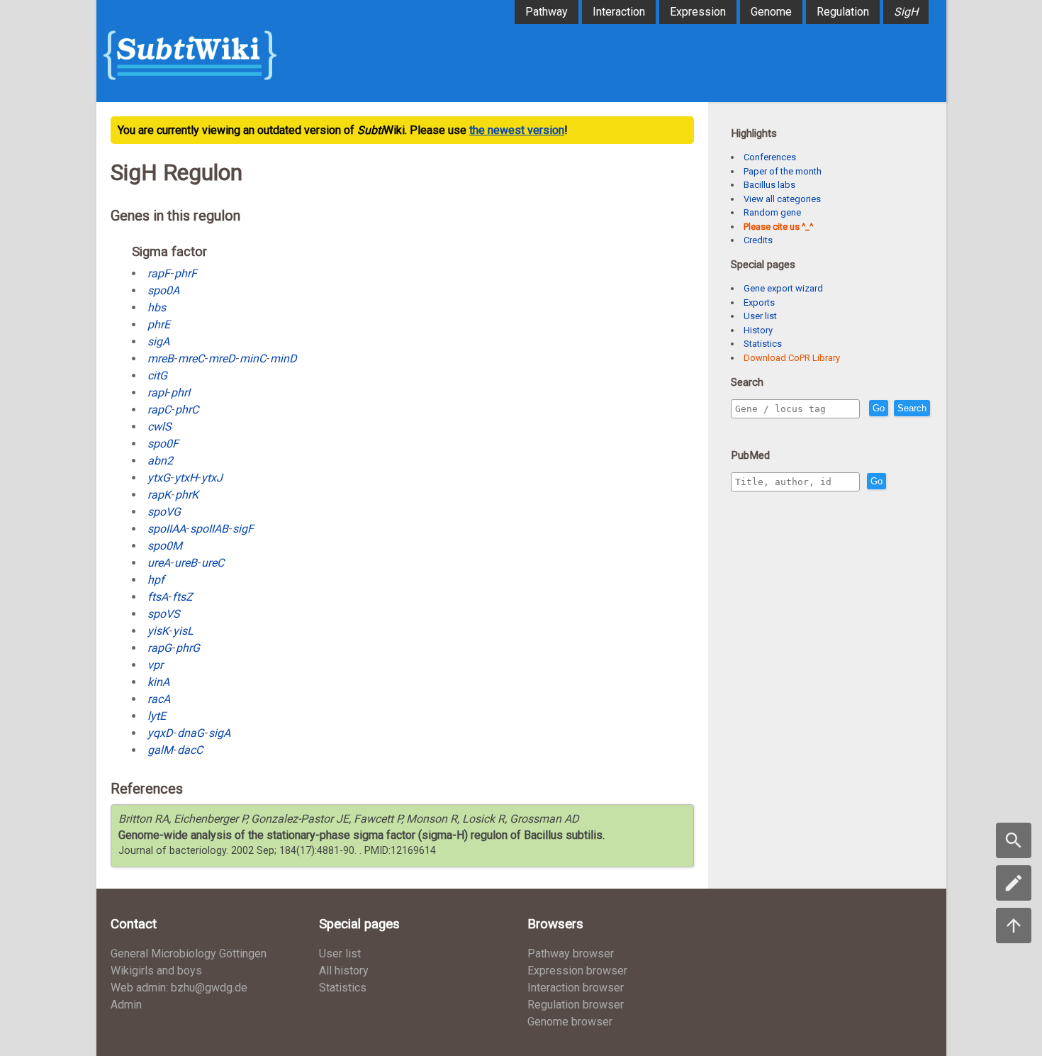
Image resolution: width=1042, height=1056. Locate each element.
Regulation (843, 11)
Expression (698, 11)
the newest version (516, 130)
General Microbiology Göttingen (189, 953)
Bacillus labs (769, 184)
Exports (759, 302)
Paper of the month (783, 171)
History (758, 330)
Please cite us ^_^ (778, 226)
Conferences (770, 157)
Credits (758, 240)
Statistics (763, 343)
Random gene (772, 212)
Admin (126, 1004)
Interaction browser (575, 987)
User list (760, 316)
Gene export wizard (783, 288)
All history (344, 970)
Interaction (619, 11)
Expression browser (577, 970)
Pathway (546, 11)
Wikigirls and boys (156, 970)
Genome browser (569, 1021)
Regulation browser (575, 1004)
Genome (771, 11)
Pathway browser (570, 953)
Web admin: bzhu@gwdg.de (179, 987)
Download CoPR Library (792, 357)
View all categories (782, 199)
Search (911, 408)
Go (879, 408)
